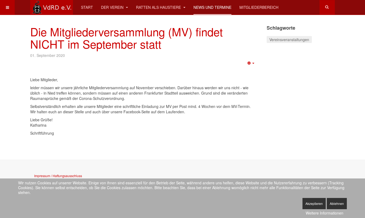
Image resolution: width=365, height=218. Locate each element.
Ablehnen (337, 203)
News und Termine (212, 7)
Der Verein (113, 7)
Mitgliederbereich (258, 7)
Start (87, 7)
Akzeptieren (314, 203)
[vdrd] (51, 7)
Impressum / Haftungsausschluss (58, 175)
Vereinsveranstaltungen (289, 39)
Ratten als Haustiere (159, 7)
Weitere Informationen (324, 213)
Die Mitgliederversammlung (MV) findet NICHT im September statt (126, 38)
